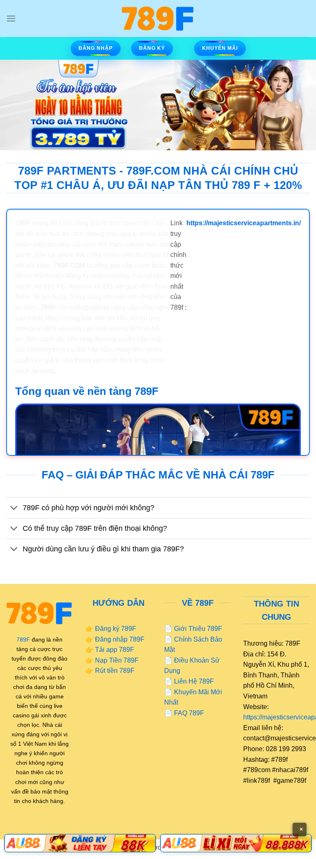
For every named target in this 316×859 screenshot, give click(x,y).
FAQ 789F (189, 713)
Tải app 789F (114, 649)
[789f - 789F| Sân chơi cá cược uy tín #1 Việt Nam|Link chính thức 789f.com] (158, 18)
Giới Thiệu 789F (198, 628)
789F (23, 639)
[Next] (299, 105)
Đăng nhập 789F (119, 639)
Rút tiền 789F (115, 670)
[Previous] (16, 105)
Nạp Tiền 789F (117, 660)
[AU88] (80, 843)
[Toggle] (14, 508)
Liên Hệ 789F (194, 681)
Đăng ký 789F (115, 628)
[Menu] (11, 18)
